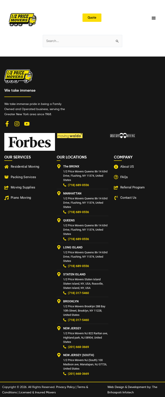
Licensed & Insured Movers (37, 392)
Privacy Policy (65, 387)
